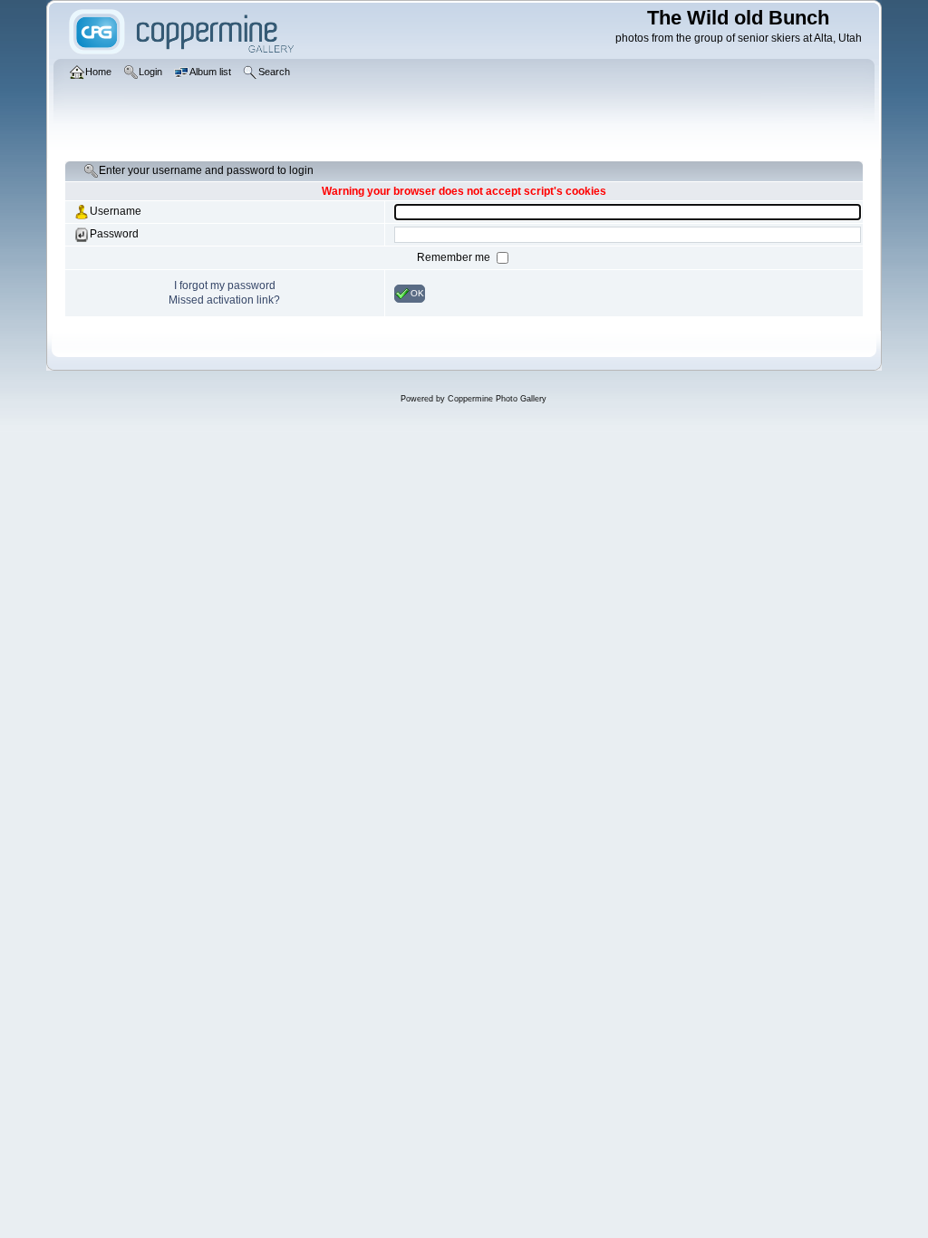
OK (417, 292)
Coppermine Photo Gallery (497, 398)
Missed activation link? (224, 300)
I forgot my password (225, 285)
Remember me (455, 257)
